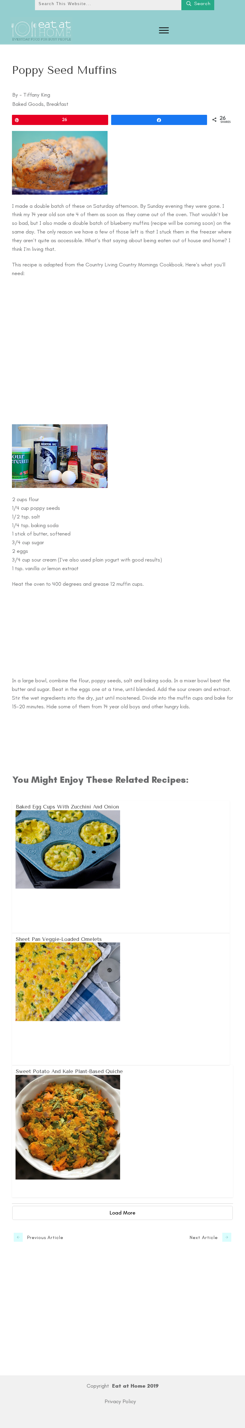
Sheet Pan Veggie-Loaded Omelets (121, 999)
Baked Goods (28, 104)
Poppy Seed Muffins (64, 70)
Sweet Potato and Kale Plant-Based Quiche (123, 1131)
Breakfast (57, 104)
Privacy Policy (120, 1401)
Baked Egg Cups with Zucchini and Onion (121, 866)
